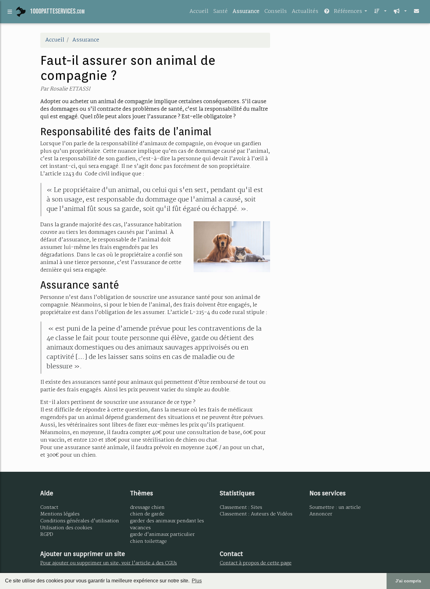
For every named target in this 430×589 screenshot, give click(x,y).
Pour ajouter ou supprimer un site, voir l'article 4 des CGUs (108, 563)
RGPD (46, 534)
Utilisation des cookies (66, 528)
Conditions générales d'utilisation (79, 521)
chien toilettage (148, 541)
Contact (49, 507)
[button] (379, 11)
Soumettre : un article (335, 507)
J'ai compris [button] (408, 580)
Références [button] (348, 11)
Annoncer (320, 514)
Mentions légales (60, 514)
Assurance (246, 11)
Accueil (199, 11)
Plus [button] (197, 580)
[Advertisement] (335, 77)
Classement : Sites (241, 507)
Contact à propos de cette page (255, 563)
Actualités (305, 11)
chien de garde (147, 514)
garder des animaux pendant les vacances (167, 524)
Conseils (275, 11)
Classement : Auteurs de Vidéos (256, 514)
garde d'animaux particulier (162, 534)
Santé (220, 11)
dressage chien (147, 507)
